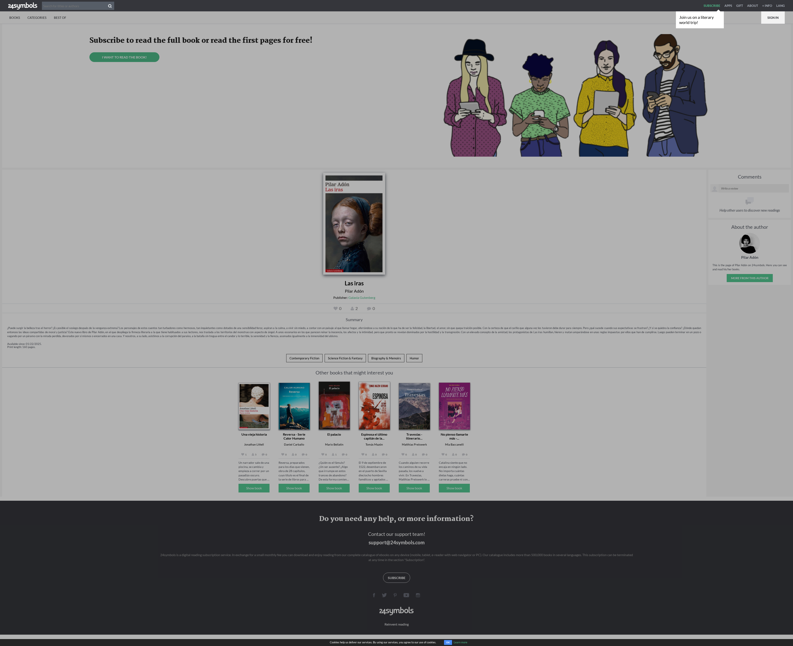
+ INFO (767, 5)
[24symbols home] (22, 5)
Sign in (773, 17)
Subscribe (712, 5)
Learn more (460, 642)
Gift (739, 5)
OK (448, 642)
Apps (728, 5)
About (752, 5)
